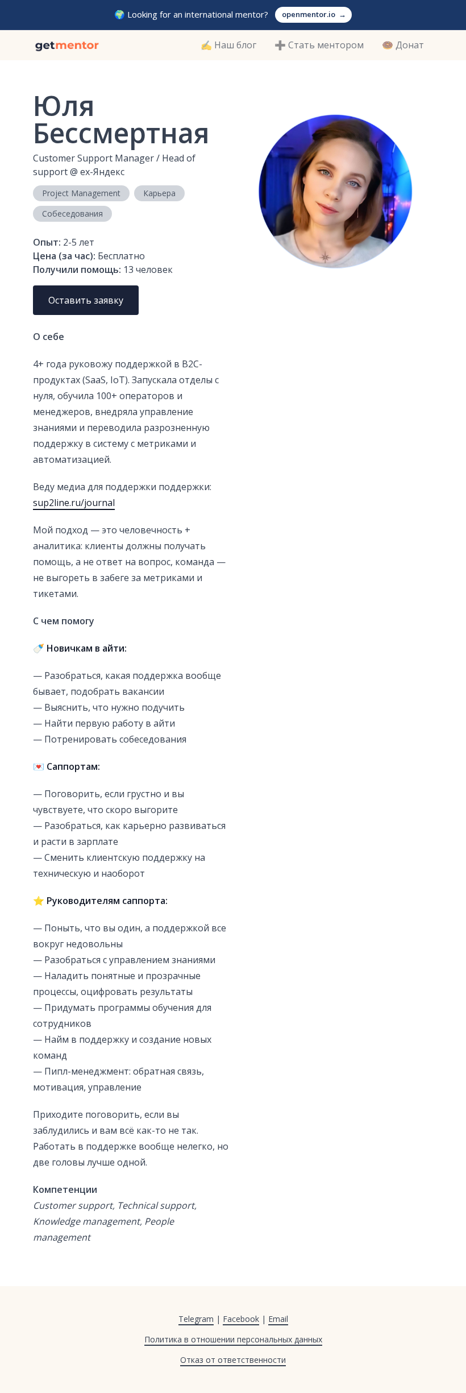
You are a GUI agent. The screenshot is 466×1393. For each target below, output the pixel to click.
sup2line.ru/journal (74, 502)
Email (278, 1318)
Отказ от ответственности (233, 1359)
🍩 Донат (403, 45)
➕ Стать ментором (319, 45)
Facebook (241, 1318)
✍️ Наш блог (228, 45)
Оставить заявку (85, 300)
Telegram (196, 1318)
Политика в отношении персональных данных (233, 1339)
